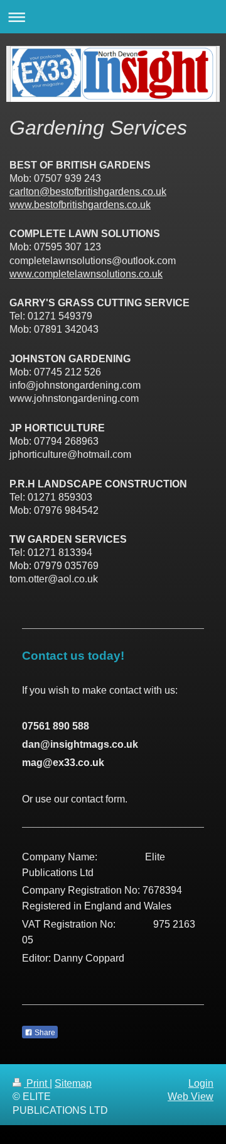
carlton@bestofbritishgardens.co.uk (87, 191)
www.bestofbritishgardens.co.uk (80, 204)
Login (200, 1083)
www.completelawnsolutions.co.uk (86, 274)
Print (37, 1083)
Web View (190, 1096)
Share (44, 1032)
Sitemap (73, 1083)
